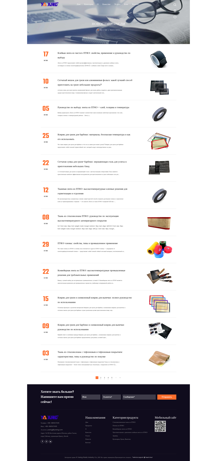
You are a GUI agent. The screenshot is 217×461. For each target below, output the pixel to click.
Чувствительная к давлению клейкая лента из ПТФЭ (130, 432)
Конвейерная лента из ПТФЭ (122, 429)
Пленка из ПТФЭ (118, 425)
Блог (126, 4)
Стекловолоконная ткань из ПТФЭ (124, 422)
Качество (106, 4)
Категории (88, 4)
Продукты (88, 425)
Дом (78, 4)
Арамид (115, 436)
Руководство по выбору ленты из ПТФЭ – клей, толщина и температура (93, 107)
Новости (88, 439)
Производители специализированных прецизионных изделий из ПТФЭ (123, 457)
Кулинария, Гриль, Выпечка (122, 439)
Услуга (117, 4)
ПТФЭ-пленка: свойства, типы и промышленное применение (88, 243)
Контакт (135, 4)
